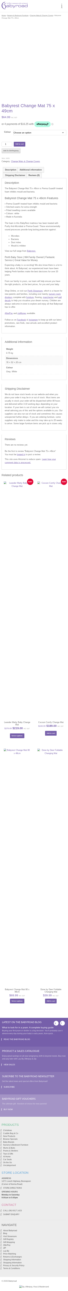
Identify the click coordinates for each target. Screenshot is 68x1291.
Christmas (7, 1130)
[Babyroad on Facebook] (56, 1023)
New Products (9, 1136)
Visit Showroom (10, 1236)
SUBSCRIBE (9, 1087)
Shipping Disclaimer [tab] (15, 175)
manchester (48, 297)
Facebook (21, 320)
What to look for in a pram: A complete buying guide (28, 1027)
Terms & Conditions (11, 1268)
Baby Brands (8, 1142)
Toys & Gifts (8, 1154)
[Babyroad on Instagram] (62, 1023)
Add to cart (19, 144)
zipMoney (21, 313)
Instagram (33, 320)
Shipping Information (12, 1260)
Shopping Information (12, 1263)
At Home (7, 1157)
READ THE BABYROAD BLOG (17, 1039)
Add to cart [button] (51, 733)
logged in (21, 454)
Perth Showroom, (35, 291)
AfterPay (9, 313)
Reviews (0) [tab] (34, 175)
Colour (7, 132)
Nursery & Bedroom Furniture (17, 15)
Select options (17, 736)
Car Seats (7, 1159)
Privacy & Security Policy (13, 1265)
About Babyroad (10, 1230)
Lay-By (6, 1251)
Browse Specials (10, 1139)
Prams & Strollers (10, 1151)
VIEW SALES (9, 1065)
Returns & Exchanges (12, 1257)
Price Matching (9, 1254)
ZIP (4, 1248)
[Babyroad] (15, 6)
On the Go (7, 1162)
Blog (5, 1233)
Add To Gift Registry (11, 150)
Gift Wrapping (9, 1242)
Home (4, 15)
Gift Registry (8, 1239)
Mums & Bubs (9, 1148)
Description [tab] (10, 170)
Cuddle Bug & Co (10, 1133)
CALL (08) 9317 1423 (12, 1211)
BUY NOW (8, 1109)
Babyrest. (31, 251)
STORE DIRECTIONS (12, 1188)
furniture (30, 297)
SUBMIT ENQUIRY (11, 1214)
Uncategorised (9, 1165)
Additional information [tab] (31, 170)
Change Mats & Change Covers (41, 15)
